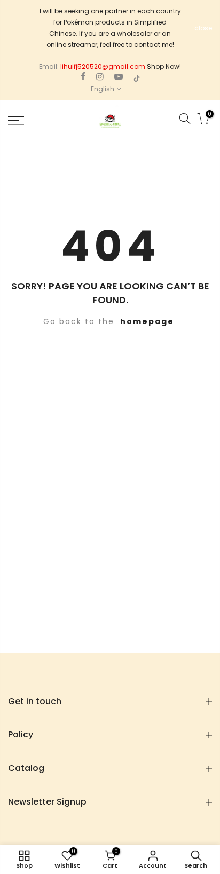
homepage (147, 321)
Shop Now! (164, 66)
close (203, 28)
